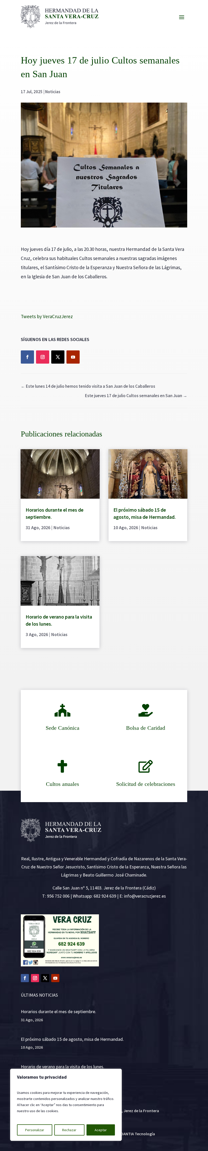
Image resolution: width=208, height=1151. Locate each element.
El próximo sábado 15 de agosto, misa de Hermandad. (72, 1039)
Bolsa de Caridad (145, 728)
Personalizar (34, 1130)
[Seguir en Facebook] (27, 357)
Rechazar (69, 1130)
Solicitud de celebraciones (145, 784)
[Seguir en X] (57, 357)
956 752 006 (58, 896)
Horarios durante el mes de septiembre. (58, 1011)
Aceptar (101, 1130)
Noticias (52, 91)
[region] (66, 1105)
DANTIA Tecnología (138, 1133)
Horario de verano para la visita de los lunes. (62, 1066)
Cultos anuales (62, 784)
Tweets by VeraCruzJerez (47, 316)
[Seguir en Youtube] (73, 357)
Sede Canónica (62, 728)
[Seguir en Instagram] (42, 357)
